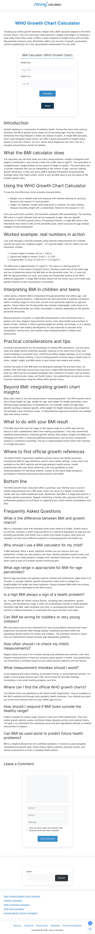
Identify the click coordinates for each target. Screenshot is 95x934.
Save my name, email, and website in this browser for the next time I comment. (46, 829)
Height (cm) (25, 76)
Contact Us (29, 925)
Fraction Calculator (13, 900)
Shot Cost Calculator (14, 909)
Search (29, 871)
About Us (17, 925)
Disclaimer (55, 925)
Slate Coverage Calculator (17, 905)
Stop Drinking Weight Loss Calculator (22, 896)
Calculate (47, 93)
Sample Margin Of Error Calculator (20, 913)
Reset (47, 105)
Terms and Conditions (72, 925)
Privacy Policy (42, 925)
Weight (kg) (25, 62)
